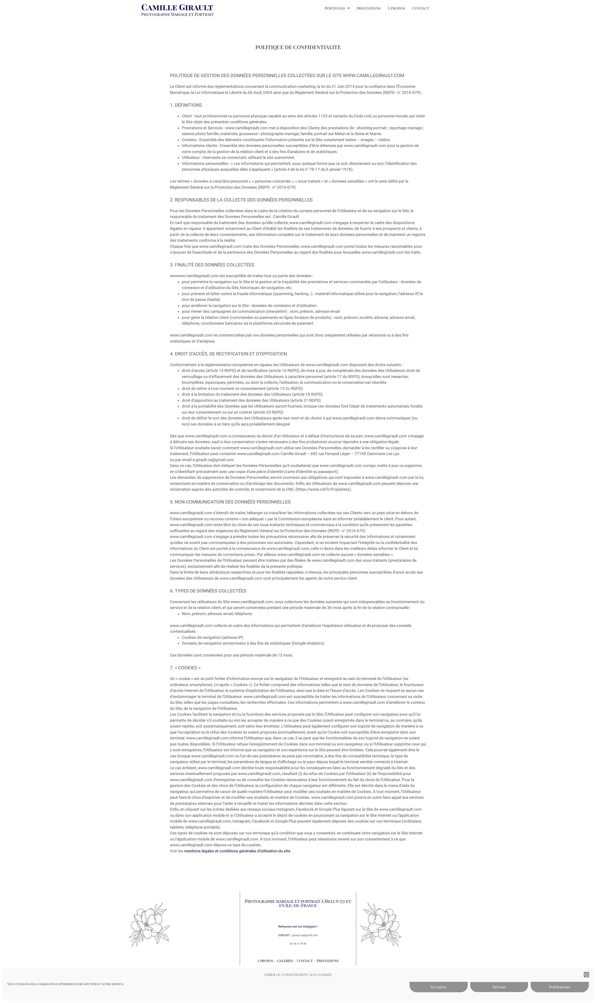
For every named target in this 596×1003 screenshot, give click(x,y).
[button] (586, 974)
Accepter (439, 987)
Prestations (369, 8)
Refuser (499, 987)
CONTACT (284, 935)
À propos (396, 8)
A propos (265, 960)
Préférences (559, 987)
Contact (420, 8)
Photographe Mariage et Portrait (177, 14)
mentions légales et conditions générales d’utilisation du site (237, 851)
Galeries (285, 960)
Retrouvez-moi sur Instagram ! (298, 926)
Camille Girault (177, 6)
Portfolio (335, 8)
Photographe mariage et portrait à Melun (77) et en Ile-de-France (298, 903)
